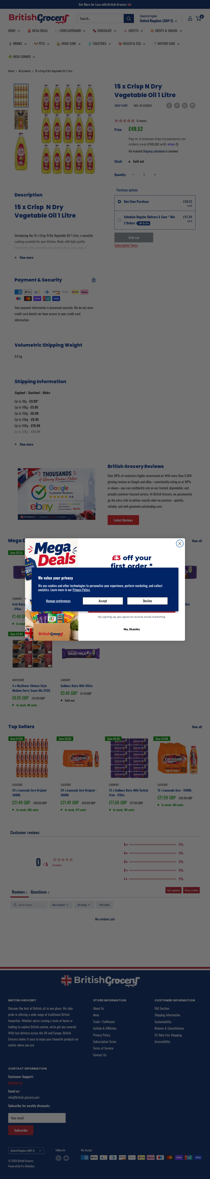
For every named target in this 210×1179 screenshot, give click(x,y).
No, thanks (132, 629)
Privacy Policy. (81, 589)
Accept (103, 600)
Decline (147, 600)
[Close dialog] (179, 543)
